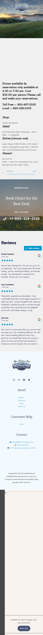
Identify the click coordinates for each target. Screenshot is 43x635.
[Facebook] (24, 380)
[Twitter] (29, 380)
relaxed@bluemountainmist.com (22, 442)
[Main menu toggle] (21, 18)
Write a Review (33, 248)
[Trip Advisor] (19, 380)
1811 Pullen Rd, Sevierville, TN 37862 (22, 448)
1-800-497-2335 (23, 445)
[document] (21, 562)
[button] (24, 491)
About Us (21, 397)
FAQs (21, 424)
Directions (21, 400)
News (21, 403)
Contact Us (21, 406)
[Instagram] (14, 380)
